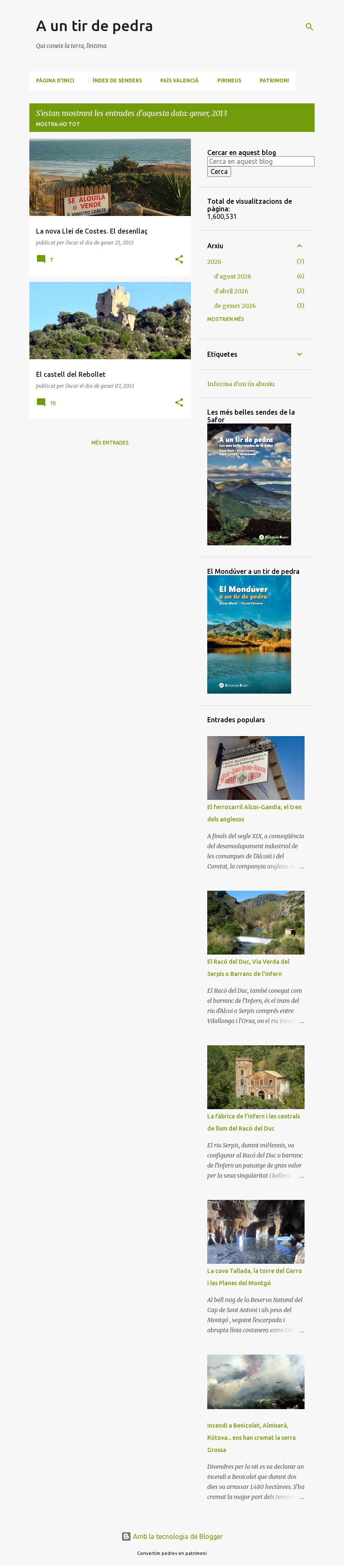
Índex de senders (117, 80)
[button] (179, 260)
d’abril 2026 (231, 291)
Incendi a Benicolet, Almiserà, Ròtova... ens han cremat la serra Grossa (251, 1437)
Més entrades (110, 442)
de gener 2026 (235, 306)
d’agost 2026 (232, 276)
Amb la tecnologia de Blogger (177, 1536)
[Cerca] (310, 27)
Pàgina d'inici (55, 80)
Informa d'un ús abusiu (241, 384)
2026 (214, 262)
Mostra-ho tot (58, 124)
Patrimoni (274, 80)
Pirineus (229, 80)
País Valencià (179, 80)
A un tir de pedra (94, 25)
